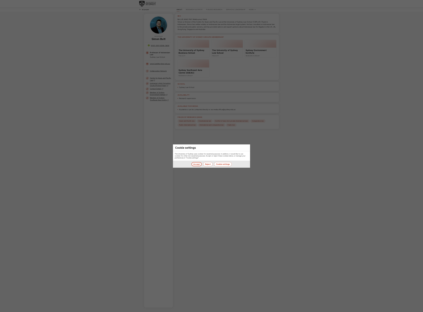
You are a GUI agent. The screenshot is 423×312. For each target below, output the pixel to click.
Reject (208, 164)
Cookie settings (223, 164)
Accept (196, 164)
